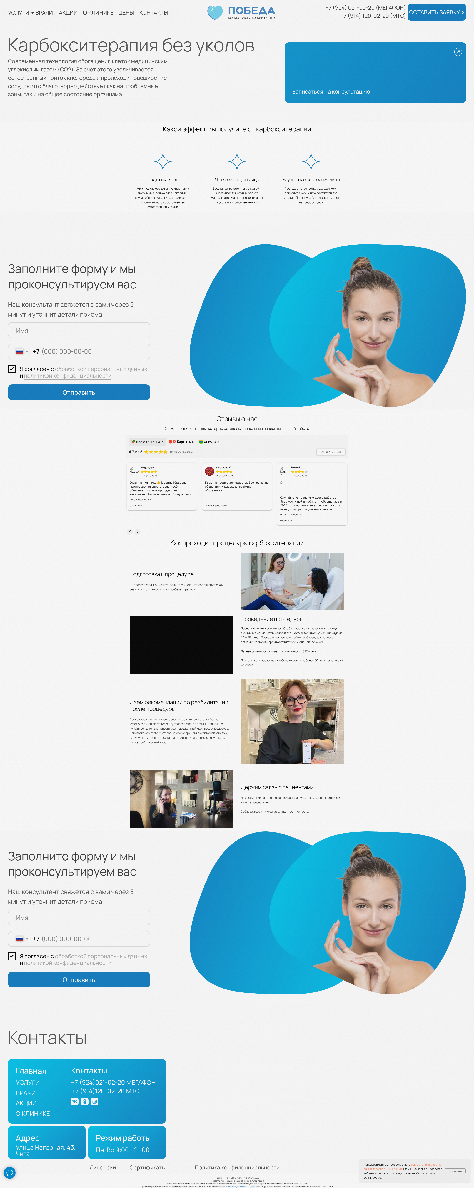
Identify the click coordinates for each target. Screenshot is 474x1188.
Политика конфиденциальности (237, 1167)
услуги (18, 12)
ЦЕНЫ (126, 12)
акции (68, 12)
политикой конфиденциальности (67, 375)
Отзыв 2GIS (136, 505)
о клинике (98, 12)
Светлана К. (223, 467)
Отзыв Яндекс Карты (216, 505)
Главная (31, 1070)
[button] (437, 12)
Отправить (79, 392)
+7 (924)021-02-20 (98, 1082)
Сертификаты (148, 1167)
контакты (153, 12)
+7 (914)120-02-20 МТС (106, 1091)
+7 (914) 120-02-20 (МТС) (373, 15)
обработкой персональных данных (101, 369)
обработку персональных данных (242, 1186)
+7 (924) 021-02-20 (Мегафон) (366, 7)
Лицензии (103, 1167)
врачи (44, 12)
